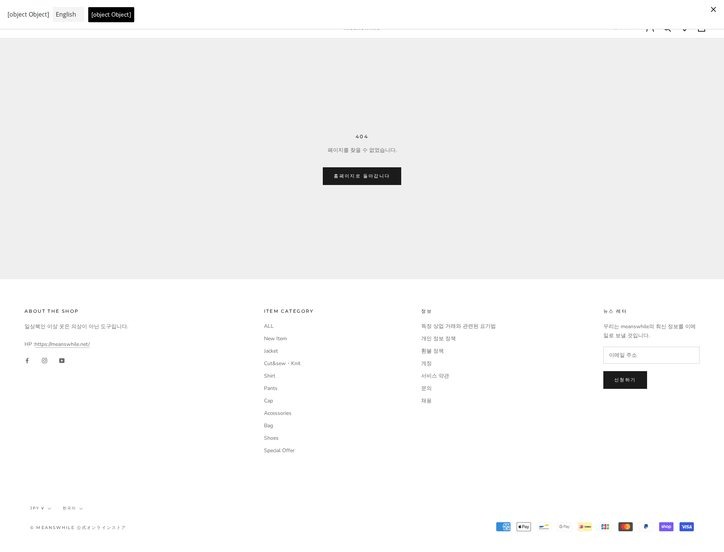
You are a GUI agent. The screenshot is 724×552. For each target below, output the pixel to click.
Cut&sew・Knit (282, 363)
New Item (275, 338)
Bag (268, 425)
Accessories (277, 413)
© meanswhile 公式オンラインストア (78, 527)
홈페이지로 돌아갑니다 (362, 176)
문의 (426, 388)
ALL (269, 326)
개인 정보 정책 (438, 338)
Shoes (271, 438)
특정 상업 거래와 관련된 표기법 (458, 326)
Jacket (271, 351)
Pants (271, 388)
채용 (426, 400)
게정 (426, 363)
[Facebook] (27, 360)
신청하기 (625, 379)
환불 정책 (432, 351)
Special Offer (279, 450)
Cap (268, 400)
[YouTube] (61, 360)
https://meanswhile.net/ (62, 344)
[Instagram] (44, 360)
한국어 (69, 508)
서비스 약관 (435, 375)
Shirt (269, 375)
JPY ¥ (37, 508)
